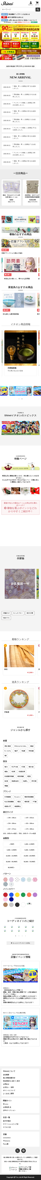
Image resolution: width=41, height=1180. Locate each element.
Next (39, 929)
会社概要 (6, 1075)
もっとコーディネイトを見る (21, 943)
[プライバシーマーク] (13, 1169)
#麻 (5, 755)
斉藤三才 (7, 613)
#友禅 (13, 771)
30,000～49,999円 (11, 862)
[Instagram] (23, 1150)
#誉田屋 (26, 801)
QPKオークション (9, 1110)
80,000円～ (11, 867)
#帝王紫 (33, 781)
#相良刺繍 (20, 776)
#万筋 (23, 767)
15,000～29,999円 (29, 856)
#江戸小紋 (14, 767)
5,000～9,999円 (29, 850)
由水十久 (7, 618)
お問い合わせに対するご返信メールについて (19, 20)
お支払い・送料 (8, 1087)
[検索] (38, 9)
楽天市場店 (7, 1121)
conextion (7, 1138)
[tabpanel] (20, 391)
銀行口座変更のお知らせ (13, 17)
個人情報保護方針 (9, 1078)
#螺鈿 (6, 786)
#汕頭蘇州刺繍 (9, 776)
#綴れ (6, 771)
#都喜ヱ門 (7, 806)
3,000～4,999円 (12, 850)
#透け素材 (7, 746)
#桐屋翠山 (17, 806)
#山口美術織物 (9, 801)
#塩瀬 (23, 751)
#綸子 (16, 751)
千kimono (6, 1141)
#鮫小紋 (31, 767)
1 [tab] (19, 399)
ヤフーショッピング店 (10, 1124)
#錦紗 (32, 746)
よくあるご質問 (8, 1093)
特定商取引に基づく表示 (11, 1081)
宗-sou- (6, 1104)
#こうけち (7, 751)
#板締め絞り (15, 781)
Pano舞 (5, 1144)
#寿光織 (31, 751)
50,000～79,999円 (29, 862)
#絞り (6, 767)
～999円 (11, 844)
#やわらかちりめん (20, 746)
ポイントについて (9, 1090)
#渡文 (19, 801)
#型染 (29, 776)
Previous (1, 929)
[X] (17, 1150)
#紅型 (6, 781)
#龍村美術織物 (29, 797)
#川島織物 (7, 797)
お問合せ (6, 1084)
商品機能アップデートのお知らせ (16, 14)
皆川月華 (30, 613)
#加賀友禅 (22, 771)
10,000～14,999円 (11, 856)
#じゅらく (17, 797)
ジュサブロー (18, 613)
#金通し (25, 781)
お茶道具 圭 (7, 1107)
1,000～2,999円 (29, 844)
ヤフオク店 (7, 1127)
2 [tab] (22, 399)
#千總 (34, 801)
